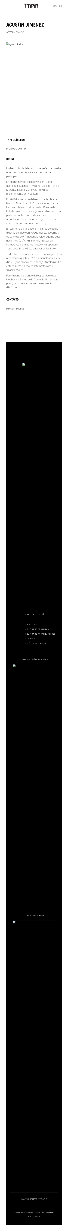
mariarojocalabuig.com (30, 1213)
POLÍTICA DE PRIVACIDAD (37, 629)
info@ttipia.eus (15, 308)
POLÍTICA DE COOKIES (35, 643)
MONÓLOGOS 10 (16, 148)
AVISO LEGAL (31, 624)
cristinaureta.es (34, 1217)
